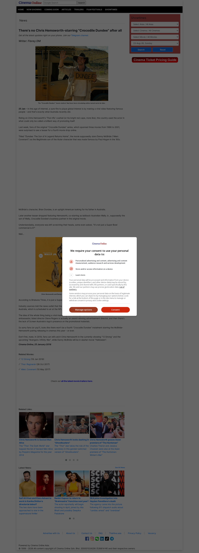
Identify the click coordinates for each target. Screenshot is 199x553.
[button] (99, 275)
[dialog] (99, 276)
